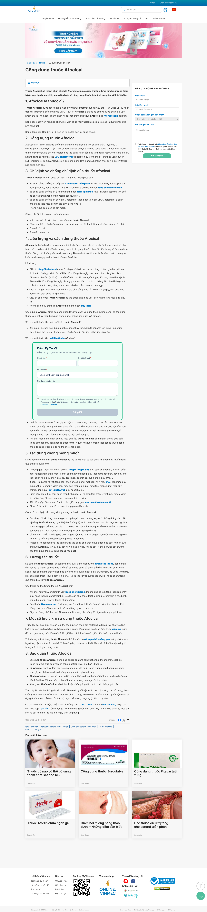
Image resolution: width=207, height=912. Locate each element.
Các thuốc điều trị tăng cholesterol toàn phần (151, 825)
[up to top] (200, 886)
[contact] (200, 895)
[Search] (124, 9)
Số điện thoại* (142, 105)
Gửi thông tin (157, 156)
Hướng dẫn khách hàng (70, 18)
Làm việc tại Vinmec (40, 893)
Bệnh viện (42, 369)
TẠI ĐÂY (43, 708)
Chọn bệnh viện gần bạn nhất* (149, 115)
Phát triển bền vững (95, 18)
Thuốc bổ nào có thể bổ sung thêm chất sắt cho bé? (49, 773)
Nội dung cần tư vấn (46, 381)
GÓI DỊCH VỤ (109, 704)
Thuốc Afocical (105, 727)
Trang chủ (30, 63)
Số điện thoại (84, 358)
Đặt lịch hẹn (60, 893)
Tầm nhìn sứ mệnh (39, 881)
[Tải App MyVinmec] (81, 887)
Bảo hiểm (59, 889)
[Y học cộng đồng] (131, 890)
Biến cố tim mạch (33, 729)
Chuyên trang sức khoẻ (135, 18)
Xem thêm (31, 783)
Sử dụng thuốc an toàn (59, 63)
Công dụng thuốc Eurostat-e (102, 771)
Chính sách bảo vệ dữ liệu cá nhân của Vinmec (137, 910)
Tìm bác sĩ (153, 3)
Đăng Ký (77, 412)
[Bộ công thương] (162, 881)
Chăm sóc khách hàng (168, 3)
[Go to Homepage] (34, 9)
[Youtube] (125, 881)
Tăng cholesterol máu (51, 727)
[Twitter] (123, 720)
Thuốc (42, 63)
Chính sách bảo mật (49, 405)
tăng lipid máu (31, 727)
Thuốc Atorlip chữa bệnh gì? (48, 823)
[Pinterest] (128, 720)
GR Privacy (161, 910)
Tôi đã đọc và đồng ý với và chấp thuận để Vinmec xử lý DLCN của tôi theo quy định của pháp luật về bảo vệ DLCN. (157, 147)
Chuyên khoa (47, 18)
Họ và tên (42, 358)
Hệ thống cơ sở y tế (40, 885)
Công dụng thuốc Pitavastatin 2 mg (156, 773)
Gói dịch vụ (60, 885)
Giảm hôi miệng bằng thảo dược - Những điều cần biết (101, 825)
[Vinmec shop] (108, 887)
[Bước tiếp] (131, 895)
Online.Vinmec (159, 18)
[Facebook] (119, 720)
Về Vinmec (115, 18)
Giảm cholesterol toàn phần (83, 727)
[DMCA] (162, 888)
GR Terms (171, 910)
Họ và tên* (140, 95)
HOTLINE (87, 704)
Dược (65, 727)
